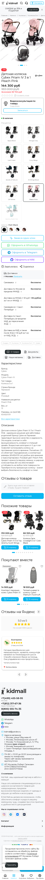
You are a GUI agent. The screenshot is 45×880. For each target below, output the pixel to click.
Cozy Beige (33, 160)
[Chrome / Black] (17, 230)
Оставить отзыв (22, 496)
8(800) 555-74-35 (11, 709)
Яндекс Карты (11, 667)
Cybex (38, 343)
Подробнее (33, 10)
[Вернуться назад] (3, 20)
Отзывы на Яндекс (18, 612)
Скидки (5, 343)
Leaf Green (12, 160)
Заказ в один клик (24, 238)
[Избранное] (42, 20)
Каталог (13, 15)
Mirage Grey (33, 141)
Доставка (36, 357)
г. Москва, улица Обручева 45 (17, 737)
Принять (11, 865)
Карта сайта (22, 838)
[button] (18, 65)
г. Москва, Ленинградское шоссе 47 (20, 740)
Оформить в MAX (25, 259)
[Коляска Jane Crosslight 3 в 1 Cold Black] (33, 520)
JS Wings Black (33, 180)
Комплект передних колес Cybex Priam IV (10, 591)
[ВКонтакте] (17, 814)
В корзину (11, 547)
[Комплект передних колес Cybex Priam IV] (11, 574)
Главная (4, 15)
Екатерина (16, 640)
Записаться (23, 110)
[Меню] (3, 3)
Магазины (38, 3)
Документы (33, 352)
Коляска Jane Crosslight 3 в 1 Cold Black (31, 540)
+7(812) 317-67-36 (11, 703)
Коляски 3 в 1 (33, 15)
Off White (11, 199)
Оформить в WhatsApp (24, 245)
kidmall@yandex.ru (12, 732)
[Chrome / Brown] (11, 230)
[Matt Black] (4, 230)
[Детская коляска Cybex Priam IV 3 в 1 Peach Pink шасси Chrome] (22, 40)
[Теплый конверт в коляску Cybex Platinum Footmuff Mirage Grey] (33, 574)
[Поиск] (21, 3)
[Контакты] (26, 3)
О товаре (15, 352)
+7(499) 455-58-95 (12, 698)
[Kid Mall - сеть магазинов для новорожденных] (12, 3)
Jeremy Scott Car (11, 219)
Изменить (17, 276)
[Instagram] (4, 814)
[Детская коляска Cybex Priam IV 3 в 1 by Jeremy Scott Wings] (11, 520)
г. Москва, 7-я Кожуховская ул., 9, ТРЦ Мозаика (21, 743)
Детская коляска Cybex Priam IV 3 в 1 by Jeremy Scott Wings (11, 540)
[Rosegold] (24, 230)
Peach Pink (33, 199)
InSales (38, 841)
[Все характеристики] (10, 419)
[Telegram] (11, 814)
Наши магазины (16, 357)
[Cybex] (39, 75)
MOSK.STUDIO (17, 841)
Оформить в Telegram (24, 252)
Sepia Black (12, 141)
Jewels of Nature (12, 180)
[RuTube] (24, 814)
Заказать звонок (10, 714)
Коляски (22, 15)
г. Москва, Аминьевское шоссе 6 (19, 746)
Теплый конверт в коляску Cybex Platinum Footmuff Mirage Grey (31, 592)
